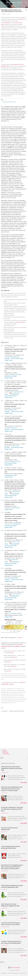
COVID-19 (21, 19)
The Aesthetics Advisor (14, 2)
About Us (5, 751)
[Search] (26, 3)
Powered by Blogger (15, 967)
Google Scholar (9, 360)
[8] (1, 452)
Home (4, 750)
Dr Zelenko (16, 646)
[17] (2, 602)
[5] (1, 400)
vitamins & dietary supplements (16, 711)
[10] (2, 480)
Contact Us (5, 752)
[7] (1, 434)
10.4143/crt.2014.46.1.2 (11, 427)
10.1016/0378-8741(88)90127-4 (14, 594)
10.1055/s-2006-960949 (12, 578)
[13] (2, 530)
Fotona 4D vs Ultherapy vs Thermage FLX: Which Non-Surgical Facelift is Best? (12, 809)
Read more (24, 782)
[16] (2, 584)
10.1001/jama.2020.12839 (13, 356)
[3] (1, 363)
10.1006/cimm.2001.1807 (12, 559)
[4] (1, 381)
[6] (1, 416)
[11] (2, 500)
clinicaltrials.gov (6, 22)
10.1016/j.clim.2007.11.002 (13, 541)
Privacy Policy (6, 754)
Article (6, 394)
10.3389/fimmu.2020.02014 (15, 374)
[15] (2, 568)
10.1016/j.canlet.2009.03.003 (13, 491)
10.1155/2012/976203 (15, 507)
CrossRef (7, 358)
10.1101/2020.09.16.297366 (14, 613)
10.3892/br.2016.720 (11, 410)
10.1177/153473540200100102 (13, 524)
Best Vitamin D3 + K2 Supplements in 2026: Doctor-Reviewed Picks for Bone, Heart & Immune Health (12, 866)
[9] (1, 468)
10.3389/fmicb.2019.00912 (14, 461)
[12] (2, 512)
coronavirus (4, 711)
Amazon (11, 652)
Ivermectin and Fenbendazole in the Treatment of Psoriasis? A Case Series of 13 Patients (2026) (11, 788)
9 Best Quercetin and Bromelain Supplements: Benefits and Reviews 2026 (11, 768)
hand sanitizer (21, 322)
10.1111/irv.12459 (15, 445)
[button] (26, 10)
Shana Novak (17, 970)
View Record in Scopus (17, 358)
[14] (2, 550)
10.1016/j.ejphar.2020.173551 (17, 392)
